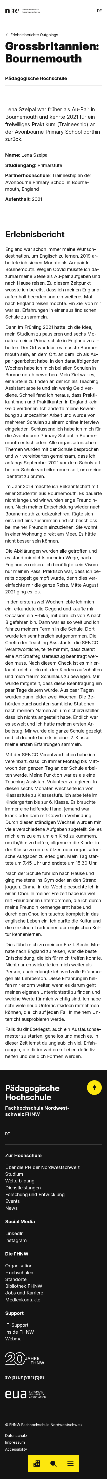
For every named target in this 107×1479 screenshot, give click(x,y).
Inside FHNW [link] (19, 1332)
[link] (22, 11)
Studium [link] (14, 1174)
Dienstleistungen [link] (23, 1187)
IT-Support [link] (16, 1325)
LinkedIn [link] (14, 1233)
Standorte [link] (15, 1279)
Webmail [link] (14, 1338)
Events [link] (12, 1201)
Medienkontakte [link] (22, 1299)
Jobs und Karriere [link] (24, 1292)
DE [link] (99, 11)
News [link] (11, 1208)
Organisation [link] (18, 1265)
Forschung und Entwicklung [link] (35, 1194)
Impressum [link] (15, 1442)
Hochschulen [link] (19, 1272)
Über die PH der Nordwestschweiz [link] (42, 1167)
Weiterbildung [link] (20, 1180)
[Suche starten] (53, 1463)
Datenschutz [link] (16, 1435)
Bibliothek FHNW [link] (23, 1286)
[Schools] (36, 1463)
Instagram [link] (16, 1240)
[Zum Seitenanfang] (94, 1087)
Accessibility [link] (16, 1449)
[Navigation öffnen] (70, 1463)
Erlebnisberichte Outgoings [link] (34, 35)
